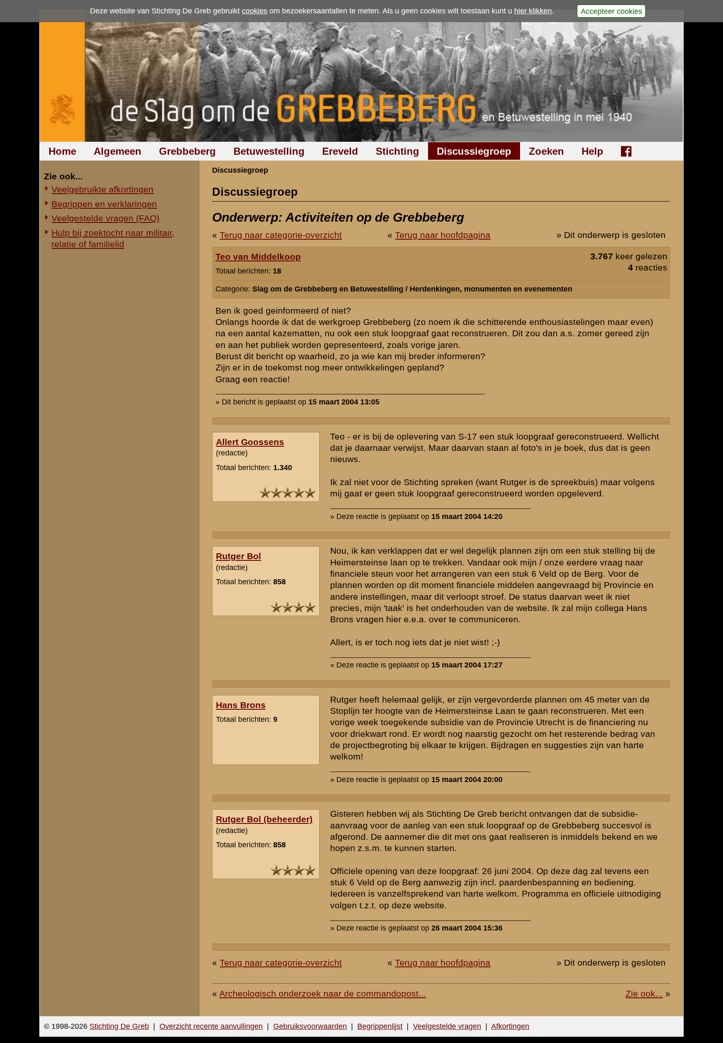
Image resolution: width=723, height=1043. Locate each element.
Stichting (397, 151)
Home (62, 151)
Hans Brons (241, 705)
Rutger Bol (238, 556)
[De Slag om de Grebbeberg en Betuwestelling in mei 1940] (362, 76)
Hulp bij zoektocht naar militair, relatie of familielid (112, 238)
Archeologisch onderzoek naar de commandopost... (322, 993)
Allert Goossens (250, 442)
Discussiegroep (474, 151)
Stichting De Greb (119, 1026)
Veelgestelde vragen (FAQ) (105, 218)
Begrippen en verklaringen (104, 204)
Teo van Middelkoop (258, 256)
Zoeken (546, 151)
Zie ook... (644, 993)
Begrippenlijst (380, 1026)
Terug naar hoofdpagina (442, 235)
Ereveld (340, 151)
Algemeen (117, 151)
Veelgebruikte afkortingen (102, 189)
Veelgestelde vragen (447, 1026)
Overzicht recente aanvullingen (211, 1026)
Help (592, 151)
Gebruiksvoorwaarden (310, 1026)
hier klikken (533, 11)
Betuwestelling (269, 151)
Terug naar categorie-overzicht (281, 235)
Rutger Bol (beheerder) (264, 819)
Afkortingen (510, 1026)
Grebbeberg (187, 151)
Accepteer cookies (611, 11)
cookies (254, 11)
